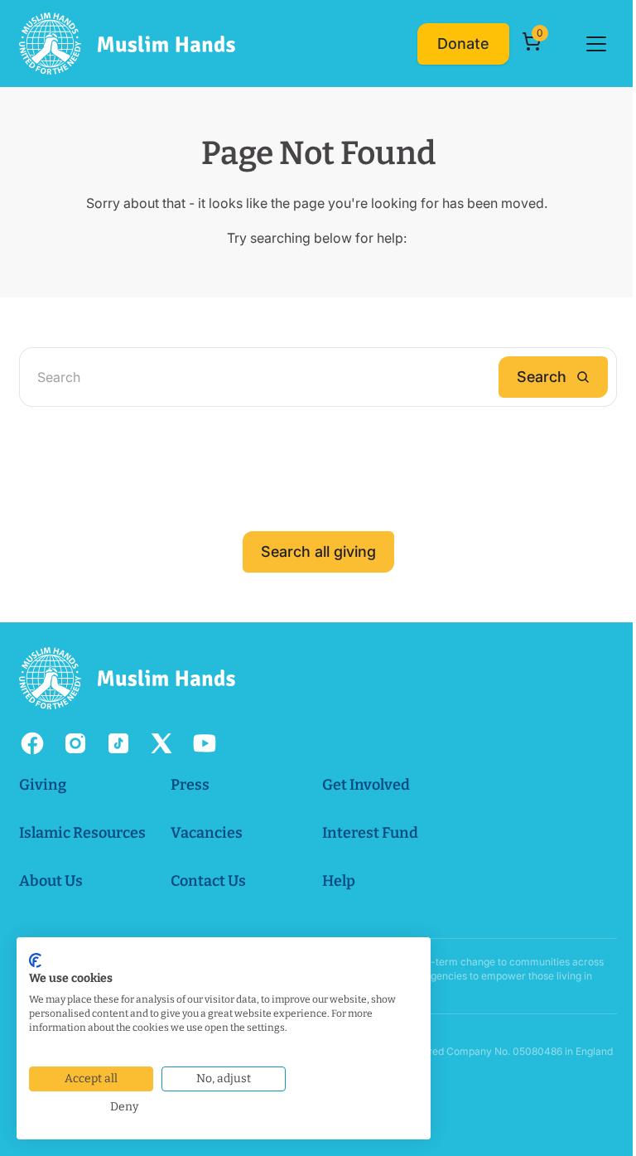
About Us (51, 881)
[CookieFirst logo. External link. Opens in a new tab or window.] (35, 960)
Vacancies (207, 833)
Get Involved (366, 785)
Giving (42, 785)
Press (190, 785)
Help (338, 881)
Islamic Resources (82, 833)
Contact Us (208, 881)
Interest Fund (370, 833)
